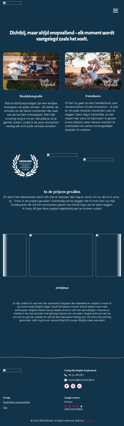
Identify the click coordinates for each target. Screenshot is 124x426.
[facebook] (66, 386)
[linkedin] (79, 386)
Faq (5, 407)
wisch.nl (89, 420)
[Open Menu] (117, 10)
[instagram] (73, 386)
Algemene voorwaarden (16, 402)
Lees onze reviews (73, 409)
